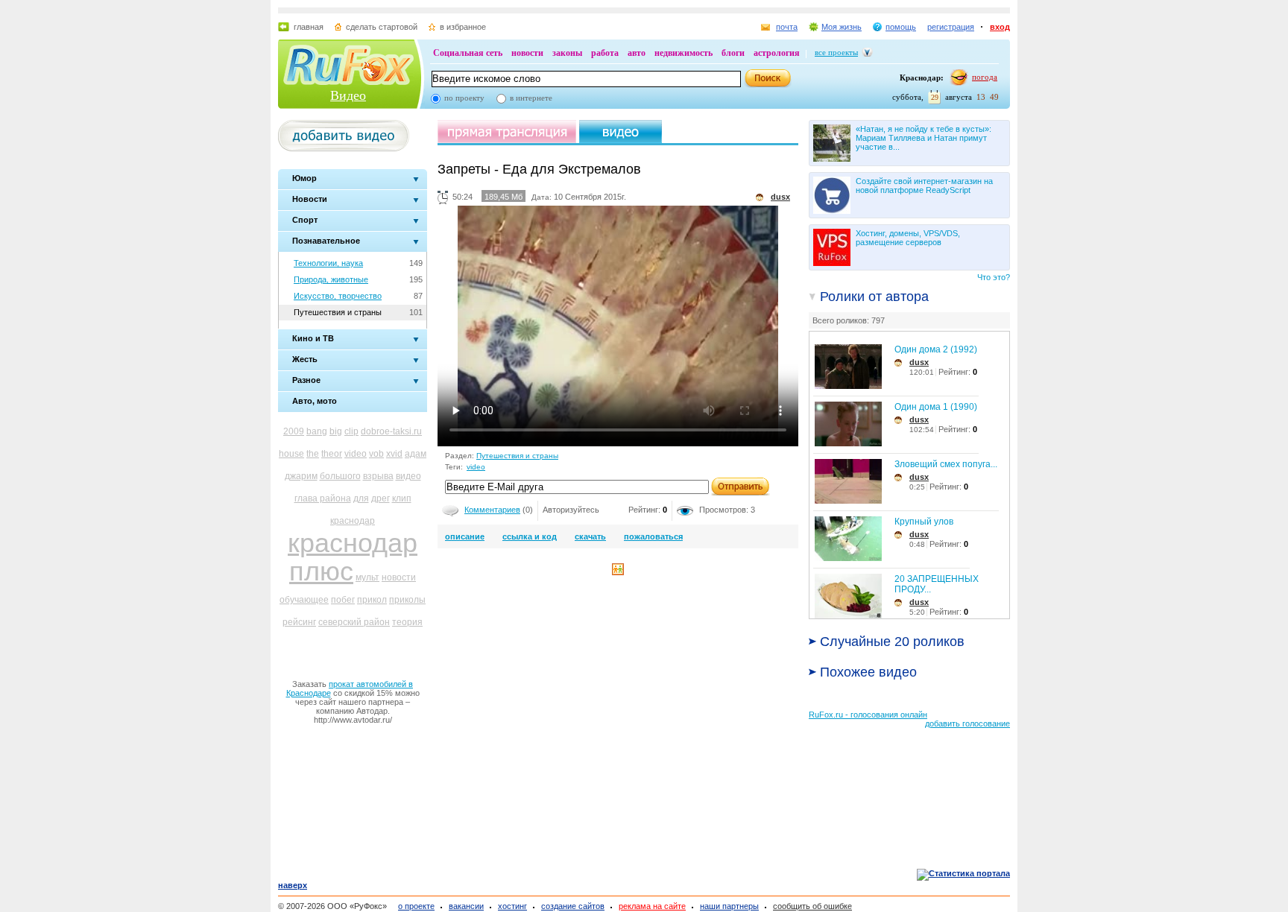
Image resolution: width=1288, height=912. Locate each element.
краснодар (352, 521)
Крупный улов (923, 521)
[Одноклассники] (618, 572)
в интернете (531, 97)
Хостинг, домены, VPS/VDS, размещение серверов (908, 238)
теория (407, 622)
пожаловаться (653, 536)
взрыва (378, 476)
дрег (380, 498)
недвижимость (683, 53)
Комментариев (492, 509)
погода (984, 76)
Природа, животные (331, 279)
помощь (901, 26)
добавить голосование (967, 723)
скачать (590, 536)
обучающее (304, 600)
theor (331, 454)
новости (527, 53)
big (335, 431)
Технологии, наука (328, 263)
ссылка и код (529, 536)
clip (351, 431)
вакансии (466, 906)
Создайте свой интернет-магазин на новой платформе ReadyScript (924, 185)
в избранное (463, 26)
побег (343, 600)
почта (787, 26)
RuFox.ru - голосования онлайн (868, 714)
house (291, 454)
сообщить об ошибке (812, 906)
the (312, 454)
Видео (348, 95)
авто (636, 53)
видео (408, 476)
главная (308, 26)
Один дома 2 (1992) (935, 349)
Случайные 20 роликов (892, 641)
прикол (372, 600)
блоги (733, 53)
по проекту (464, 97)
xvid (394, 454)
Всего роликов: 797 (848, 320)
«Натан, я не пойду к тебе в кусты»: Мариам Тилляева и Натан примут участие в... (923, 137)
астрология (777, 53)
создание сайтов (572, 906)
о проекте (416, 906)
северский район (354, 622)
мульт (367, 577)
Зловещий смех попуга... (945, 464)
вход (1000, 26)
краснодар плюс (352, 557)
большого (340, 476)
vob (376, 454)
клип (401, 498)
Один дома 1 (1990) (935, 407)
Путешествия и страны (338, 312)
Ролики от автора (874, 296)
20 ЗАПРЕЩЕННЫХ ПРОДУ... (936, 584)
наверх (292, 885)
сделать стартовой (381, 26)
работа (605, 53)
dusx (919, 362)
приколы (407, 600)
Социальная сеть (467, 53)
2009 (293, 431)
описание (464, 536)
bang (316, 431)
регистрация (950, 26)
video (355, 454)
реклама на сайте (652, 906)
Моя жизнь (841, 26)
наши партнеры (729, 906)
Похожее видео (868, 672)
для (361, 498)
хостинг (512, 906)
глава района (322, 498)
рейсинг (299, 622)
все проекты (836, 52)
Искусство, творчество (338, 295)
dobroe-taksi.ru (391, 431)
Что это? (993, 277)
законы (567, 53)
